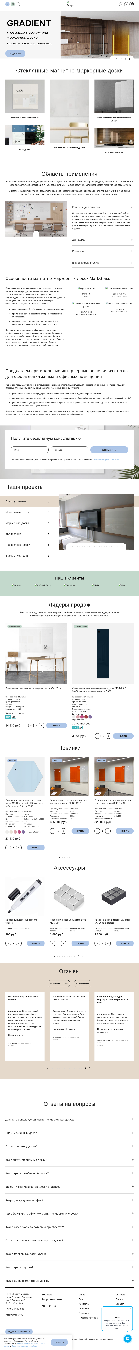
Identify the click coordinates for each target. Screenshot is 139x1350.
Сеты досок (25, 149)
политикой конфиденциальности (106, 460)
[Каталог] (7, 4)
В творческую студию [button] (85, 262)
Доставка (120, 1294)
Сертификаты (86, 1308)
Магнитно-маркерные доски (25, 117)
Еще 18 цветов (34, 832)
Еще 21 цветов (78, 720)
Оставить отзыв (59, 983)
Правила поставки (88, 1317)
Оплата (120, 1299)
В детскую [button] (78, 251)
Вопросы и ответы (52, 1299)
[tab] (116, 58)
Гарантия (84, 1313)
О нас (82, 1294)
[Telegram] (50, 1306)
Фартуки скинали (114, 152)
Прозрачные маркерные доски (69, 147)
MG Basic (47, 1294)
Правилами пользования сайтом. (24, 1346)
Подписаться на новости (19, 1332)
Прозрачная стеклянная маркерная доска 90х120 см (33, 688)
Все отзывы (82, 983)
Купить (57, 725)
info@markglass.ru (14, 1314)
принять (59, 1342)
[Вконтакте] (43, 1306)
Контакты (84, 1303)
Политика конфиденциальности (100, 1339)
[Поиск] (18, 4)
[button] (126, 4)
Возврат (120, 1303)
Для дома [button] (78, 239)
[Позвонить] (121, 4)
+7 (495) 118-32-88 (14, 1308)
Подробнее (15, 53)
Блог (81, 1299)
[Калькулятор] (13, 4)
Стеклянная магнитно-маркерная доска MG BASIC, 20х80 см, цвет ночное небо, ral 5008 (99, 689)
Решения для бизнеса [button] (86, 207)
